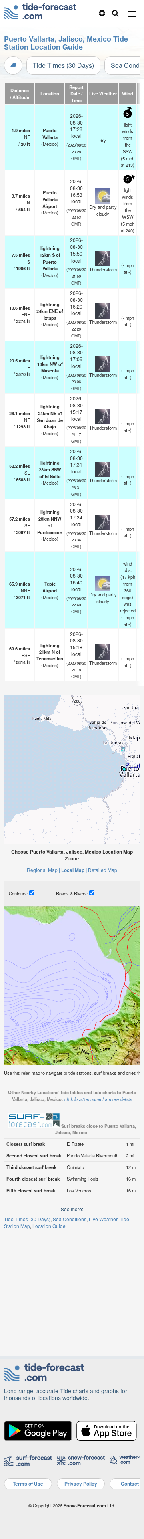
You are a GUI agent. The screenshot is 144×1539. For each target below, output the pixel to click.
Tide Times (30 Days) (63, 65)
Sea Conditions (69, 1219)
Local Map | (74, 870)
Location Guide (49, 1225)
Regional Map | (43, 869)
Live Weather (103, 1219)
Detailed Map (102, 869)
